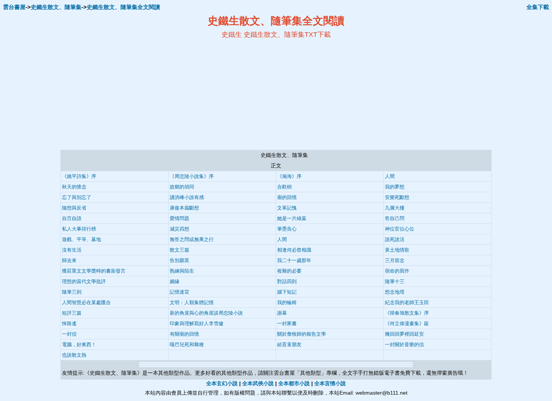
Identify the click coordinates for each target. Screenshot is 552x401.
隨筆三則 (71, 292)
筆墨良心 (287, 229)
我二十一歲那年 (294, 260)
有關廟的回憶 (184, 334)
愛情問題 (179, 218)
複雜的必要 (289, 271)
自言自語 (71, 218)
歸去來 (69, 260)
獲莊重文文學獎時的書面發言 (93, 271)
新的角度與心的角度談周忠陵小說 (206, 313)
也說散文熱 (74, 355)
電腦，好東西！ (79, 344)
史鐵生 (232, 34)
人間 (390, 176)
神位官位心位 (399, 229)
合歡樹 (284, 187)
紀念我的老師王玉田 (407, 302)
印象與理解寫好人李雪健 (196, 323)
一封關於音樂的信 (404, 344)
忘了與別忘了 (76, 197)
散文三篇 (179, 250)
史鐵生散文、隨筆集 (56, 7)
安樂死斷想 (397, 197)
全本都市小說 (294, 383)
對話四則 (287, 281)
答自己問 (394, 218)
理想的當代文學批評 (84, 281)
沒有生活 (71, 250)
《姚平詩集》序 (79, 176)
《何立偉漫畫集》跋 (407, 323)
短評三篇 (71, 313)
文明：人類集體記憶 (192, 302)
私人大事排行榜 (79, 229)
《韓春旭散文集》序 (407, 313)
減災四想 (179, 229)
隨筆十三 (394, 281)
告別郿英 (179, 260)
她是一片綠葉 (291, 218)
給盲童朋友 (289, 344)
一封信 (69, 334)
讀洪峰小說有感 (187, 197)
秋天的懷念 (74, 187)
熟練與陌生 (182, 271)
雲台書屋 (14, 7)
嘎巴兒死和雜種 (187, 344)
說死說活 (394, 239)
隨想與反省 (74, 208)
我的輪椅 (287, 302)
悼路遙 (69, 323)
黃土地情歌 (397, 250)
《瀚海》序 (289, 176)
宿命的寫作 (397, 271)
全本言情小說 (330, 383)
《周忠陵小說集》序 (192, 176)
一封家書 (287, 323)
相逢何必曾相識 (294, 250)
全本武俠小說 (258, 383)
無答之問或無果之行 (192, 239)
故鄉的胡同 (182, 187)
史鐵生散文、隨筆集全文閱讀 (123, 7)
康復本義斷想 (184, 208)
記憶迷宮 (179, 292)
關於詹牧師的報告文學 (301, 334)
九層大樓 (394, 208)
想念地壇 (394, 292)
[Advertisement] (203, 94)
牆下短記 (287, 292)
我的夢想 (394, 187)
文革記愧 (287, 208)
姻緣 (174, 281)
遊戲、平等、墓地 (81, 239)
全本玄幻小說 (222, 383)
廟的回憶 (287, 197)
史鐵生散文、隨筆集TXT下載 (287, 34)
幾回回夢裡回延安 (404, 334)
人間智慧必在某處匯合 (86, 302)
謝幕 (282, 313)
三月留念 (394, 260)
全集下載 (537, 7)
